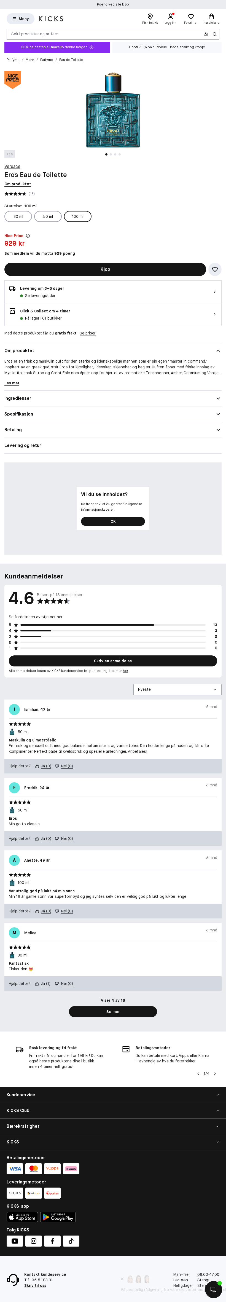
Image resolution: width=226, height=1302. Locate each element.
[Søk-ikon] (214, 34)
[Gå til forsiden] (51, 18)
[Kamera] (205, 34)
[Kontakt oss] (213, 1289)
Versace (12, 166)
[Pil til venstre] (198, 1073)
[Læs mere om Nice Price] (28, 236)
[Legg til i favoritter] (215, 269)
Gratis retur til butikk (113, 4)
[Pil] (215, 1073)
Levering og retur (22, 445)
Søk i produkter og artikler (34, 33)
